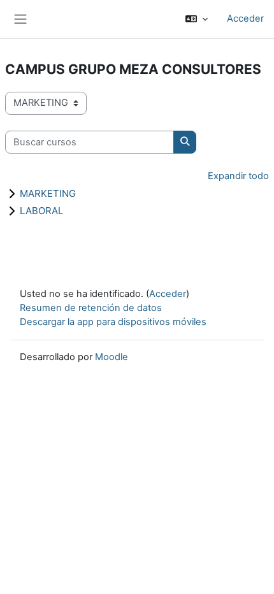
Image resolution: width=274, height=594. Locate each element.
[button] (196, 19)
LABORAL (41, 211)
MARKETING (48, 193)
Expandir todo (238, 176)
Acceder (245, 18)
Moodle (111, 357)
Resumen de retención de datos (91, 308)
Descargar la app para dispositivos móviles (113, 322)
